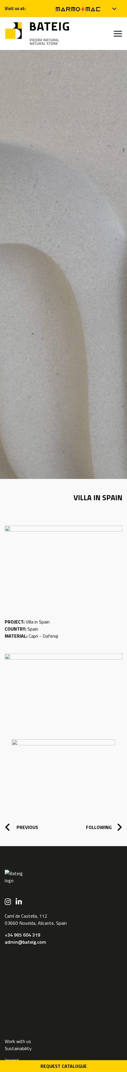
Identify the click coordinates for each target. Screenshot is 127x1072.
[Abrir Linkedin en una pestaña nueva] (19, 901)
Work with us (18, 1041)
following (99, 827)
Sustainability (18, 1048)
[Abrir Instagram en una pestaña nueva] (8, 901)
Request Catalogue (63, 1066)
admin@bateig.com (25, 941)
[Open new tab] (78, 8)
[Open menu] (117, 33)
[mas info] (114, 8)
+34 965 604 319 (22, 934)
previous (26, 827)
